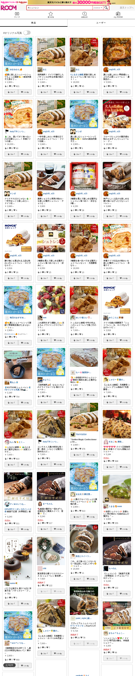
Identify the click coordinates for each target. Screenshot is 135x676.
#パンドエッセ (76, 626)
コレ (12, 92)
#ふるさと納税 (76, 74)
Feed (17, 15)
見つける (51, 15)
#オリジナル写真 (12, 390)
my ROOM (118, 15)
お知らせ (84, 15)
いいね (26, 92)
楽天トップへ (127, 7)
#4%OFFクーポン (12, 509)
